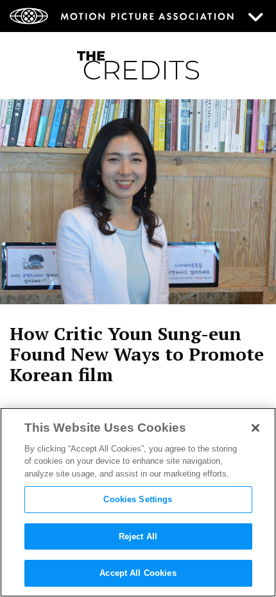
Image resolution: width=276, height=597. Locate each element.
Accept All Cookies (137, 573)
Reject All (138, 536)
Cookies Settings (137, 499)
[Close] (255, 428)
